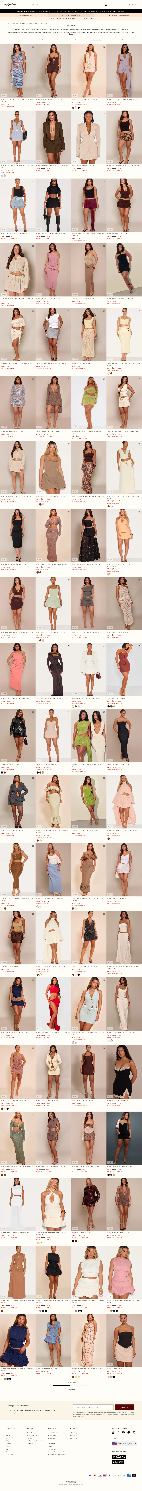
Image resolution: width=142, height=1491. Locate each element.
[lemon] (108, 373)
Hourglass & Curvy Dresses (43, 32)
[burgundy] (5, 772)
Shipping (8, 1441)
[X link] (134, 1432)
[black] (78, 108)
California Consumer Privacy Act (57, 1454)
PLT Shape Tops (91, 32)
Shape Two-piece (103, 32)
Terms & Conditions (53, 1433)
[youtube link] (123, 1432)
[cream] (37, 504)
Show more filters (97, 40)
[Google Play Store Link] (119, 1457)
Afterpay (8, 1443)
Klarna (7, 1449)
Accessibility (51, 1443)
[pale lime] (40, 840)
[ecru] (40, 906)
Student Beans (10, 1454)
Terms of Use (52, 1449)
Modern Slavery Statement (34, 1441)
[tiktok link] (128, 1432)
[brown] (73, 108)
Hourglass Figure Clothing (78, 32)
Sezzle (7, 1452)
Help (7, 1433)
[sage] (2, 176)
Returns (8, 1435)
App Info (50, 1441)
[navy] (43, 1311)
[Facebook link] (118, 1432)
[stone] (114, 706)
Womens (15, 23)
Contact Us (30, 1443)
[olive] (78, 1377)
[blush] (108, 1377)
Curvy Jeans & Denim (27, 32)
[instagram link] (113, 1432)
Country (114, 1438)
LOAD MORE (71, 1390)
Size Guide (9, 1438)
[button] (129, 4)
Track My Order (74, 1435)
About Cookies (52, 1438)
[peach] (108, 574)
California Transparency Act (56, 1452)
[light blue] (37, 906)
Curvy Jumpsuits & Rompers (61, 32)
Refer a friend (73, 1438)
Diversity (29, 1438)
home (8, 23)
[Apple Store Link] (119, 1462)
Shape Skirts (43, 23)
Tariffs (50, 1446)
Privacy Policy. (81, 1416)
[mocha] (111, 373)
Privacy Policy (52, 1435)
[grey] (5, 176)
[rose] (40, 1311)
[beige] (76, 1377)
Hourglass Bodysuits (14, 32)
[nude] (76, 108)
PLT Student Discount (33, 1435)
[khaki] (40, 572)
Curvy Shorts (125, 32)
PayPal (8, 1446)
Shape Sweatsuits (115, 32)
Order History (73, 1433)
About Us (29, 1433)
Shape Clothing (33, 23)
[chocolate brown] (111, 706)
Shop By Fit (23, 23)
